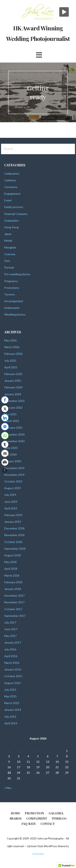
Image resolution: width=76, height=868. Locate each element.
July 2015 (10, 689)
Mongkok (10, 247)
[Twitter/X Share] (5, 409)
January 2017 (12, 642)
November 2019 (14, 474)
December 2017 (14, 595)
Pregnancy (11, 281)
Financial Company (16, 214)
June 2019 (10, 501)
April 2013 (10, 723)
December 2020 (14, 434)
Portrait (9, 267)
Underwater (12, 307)
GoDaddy (38, 853)
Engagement (12, 193)
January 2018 (12, 589)
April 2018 (10, 568)
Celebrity (10, 180)
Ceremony (10, 187)
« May (7, 787)
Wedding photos (15, 314)
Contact (48, 824)
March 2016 (11, 662)
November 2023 (14, 401)
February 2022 (13, 407)
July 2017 (10, 622)
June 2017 (10, 629)
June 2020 (10, 447)
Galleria (56, 813)
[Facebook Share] (5, 400)
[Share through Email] (5, 453)
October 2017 (13, 609)
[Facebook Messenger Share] (5, 426)
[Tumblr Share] (5, 444)
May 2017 (10, 635)
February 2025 (13, 374)
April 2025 (10, 367)
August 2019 (12, 488)
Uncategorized (13, 301)
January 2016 (12, 669)
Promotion (34, 813)
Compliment (36, 818)
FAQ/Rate (28, 824)
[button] (4, 470)
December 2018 (14, 528)
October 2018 (13, 542)
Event (8, 200)
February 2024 (13, 387)
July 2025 (10, 360)
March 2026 (11, 347)
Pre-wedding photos (17, 274)
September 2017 (15, 615)
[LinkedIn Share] (5, 418)
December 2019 (14, 468)
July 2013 (10, 716)
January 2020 (12, 461)
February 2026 (13, 353)
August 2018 (12, 555)
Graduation (11, 220)
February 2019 (13, 515)
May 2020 (10, 454)
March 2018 (11, 575)
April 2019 (10, 508)
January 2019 (12, 521)
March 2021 (11, 421)
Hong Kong (11, 227)
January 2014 (12, 709)
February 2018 (13, 582)
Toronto (9, 294)
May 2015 (10, 696)
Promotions (11, 287)
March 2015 (11, 703)
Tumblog (59, 818)
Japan (8, 234)
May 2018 (10, 562)
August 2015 (12, 683)
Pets (7, 260)
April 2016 (10, 656)
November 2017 (14, 602)
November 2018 (14, 535)
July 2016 (10, 649)
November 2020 (14, 441)
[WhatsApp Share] (5, 435)
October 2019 (13, 481)
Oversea (9, 254)
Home (15, 813)
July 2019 (10, 494)
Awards (15, 818)
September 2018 (15, 548)
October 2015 (13, 676)
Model (8, 240)
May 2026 (10, 340)
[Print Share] (5, 462)
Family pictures (13, 207)
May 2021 (10, 414)
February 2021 (13, 427)
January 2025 (12, 380)
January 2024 (12, 394)
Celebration (11, 173)
